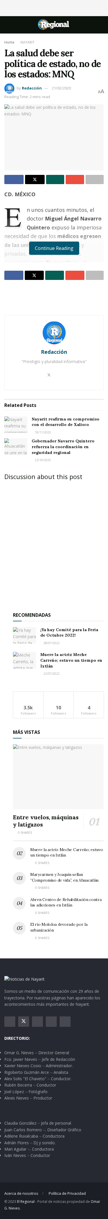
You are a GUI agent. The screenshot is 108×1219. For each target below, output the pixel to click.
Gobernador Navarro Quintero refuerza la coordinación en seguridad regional (63, 446)
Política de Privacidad (67, 1193)
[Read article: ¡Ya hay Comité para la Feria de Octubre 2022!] (24, 635)
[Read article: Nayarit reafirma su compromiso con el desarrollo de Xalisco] (15, 424)
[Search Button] (101, 24)
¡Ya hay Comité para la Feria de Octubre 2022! (69, 632)
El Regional (26, 1201)
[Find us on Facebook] (9, 1021)
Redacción (32, 88)
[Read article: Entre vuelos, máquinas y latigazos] (58, 776)
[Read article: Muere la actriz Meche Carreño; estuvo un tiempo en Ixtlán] (24, 660)
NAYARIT (27, 42)
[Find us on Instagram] (37, 1021)
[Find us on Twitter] (23, 1021)
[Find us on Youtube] (51, 1021)
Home (9, 42)
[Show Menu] (6, 24)
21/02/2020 (61, 88)
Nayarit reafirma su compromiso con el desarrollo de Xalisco (65, 421)
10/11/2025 (42, 432)
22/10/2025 (42, 460)
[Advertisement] (54, 7)
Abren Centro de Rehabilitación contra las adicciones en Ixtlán (66, 902)
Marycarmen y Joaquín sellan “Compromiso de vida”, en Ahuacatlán (64, 877)
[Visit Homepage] (53, 25)
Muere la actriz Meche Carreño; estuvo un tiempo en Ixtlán (71, 660)
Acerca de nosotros (21, 1193)
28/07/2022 (51, 643)
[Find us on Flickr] (65, 1021)
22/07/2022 (51, 674)
